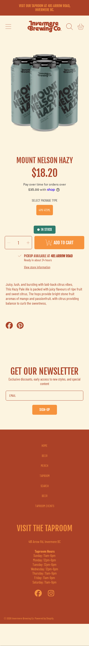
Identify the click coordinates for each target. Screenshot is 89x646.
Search (45, 486)
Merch (44, 466)
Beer (44, 456)
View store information (37, 267)
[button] (8, 26)
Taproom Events (44, 506)
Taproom (45, 476)
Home (44, 445)
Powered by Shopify (44, 618)
